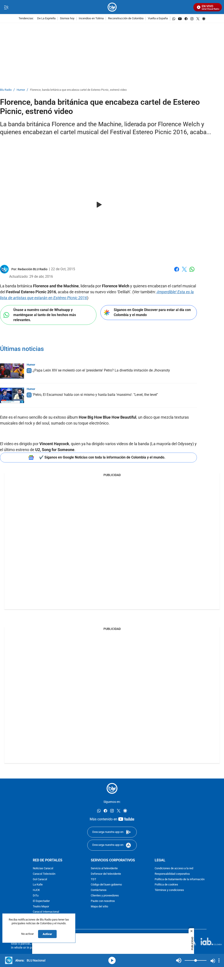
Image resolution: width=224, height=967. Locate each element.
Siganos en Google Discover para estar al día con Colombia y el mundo (152, 312)
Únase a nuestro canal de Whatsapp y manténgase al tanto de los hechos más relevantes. (44, 315)
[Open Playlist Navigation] (219, 960)
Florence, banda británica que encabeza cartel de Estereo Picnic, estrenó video (78, 90)
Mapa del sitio (99, 906)
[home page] (112, 7)
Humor (21, 90)
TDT (93, 879)
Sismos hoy (67, 18)
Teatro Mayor (41, 906)
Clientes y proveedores (105, 895)
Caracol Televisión (44, 874)
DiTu (35, 895)
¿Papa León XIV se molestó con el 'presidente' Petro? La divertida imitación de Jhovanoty (101, 370)
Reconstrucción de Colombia (126, 18)
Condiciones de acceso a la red (174, 868)
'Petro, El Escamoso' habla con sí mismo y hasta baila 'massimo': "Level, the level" (95, 395)
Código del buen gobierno (106, 884)
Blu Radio (6, 90)
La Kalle (38, 884)
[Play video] (98, 205)
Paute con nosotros (103, 901)
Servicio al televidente (104, 868)
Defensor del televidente (106, 874)
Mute (178, 960)
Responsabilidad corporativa (172, 874)
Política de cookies (166, 884)
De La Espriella (46, 18)
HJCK (36, 890)
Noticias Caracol (43, 868)
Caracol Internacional (46, 911)
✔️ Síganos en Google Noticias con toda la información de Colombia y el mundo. (102, 457)
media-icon (112, 960)
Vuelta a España (158, 18)
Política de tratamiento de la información (180, 879)
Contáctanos (99, 890)
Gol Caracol (40, 879)
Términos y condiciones (169, 890)
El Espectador (41, 901)
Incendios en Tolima (91, 18)
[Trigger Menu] (6, 7)
